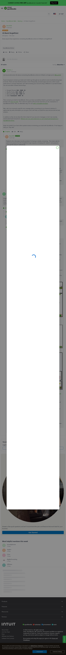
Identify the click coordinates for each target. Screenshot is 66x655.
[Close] (57, 147)
